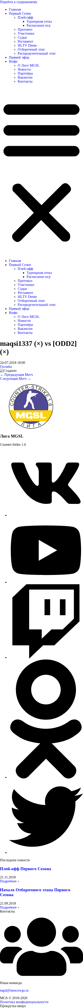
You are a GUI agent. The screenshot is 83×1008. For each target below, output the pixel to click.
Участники (26, 33)
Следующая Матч (15, 378)
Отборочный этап (31, 49)
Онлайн (6, 366)
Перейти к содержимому (18, 2)
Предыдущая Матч (16, 374)
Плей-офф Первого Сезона (25, 868)
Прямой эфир (19, 57)
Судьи (22, 37)
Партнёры (25, 73)
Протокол (25, 29)
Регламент (25, 41)
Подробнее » (9, 881)
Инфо (13, 61)
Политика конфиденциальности (24, 1002)
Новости (24, 69)
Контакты (25, 81)
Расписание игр (38, 25)
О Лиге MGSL (29, 65)
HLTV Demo (27, 45)
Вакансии (25, 77)
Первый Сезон (20, 13)
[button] (41, 171)
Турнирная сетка (39, 21)
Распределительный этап (37, 53)
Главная (15, 9)
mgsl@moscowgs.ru (14, 990)
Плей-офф (25, 17)
